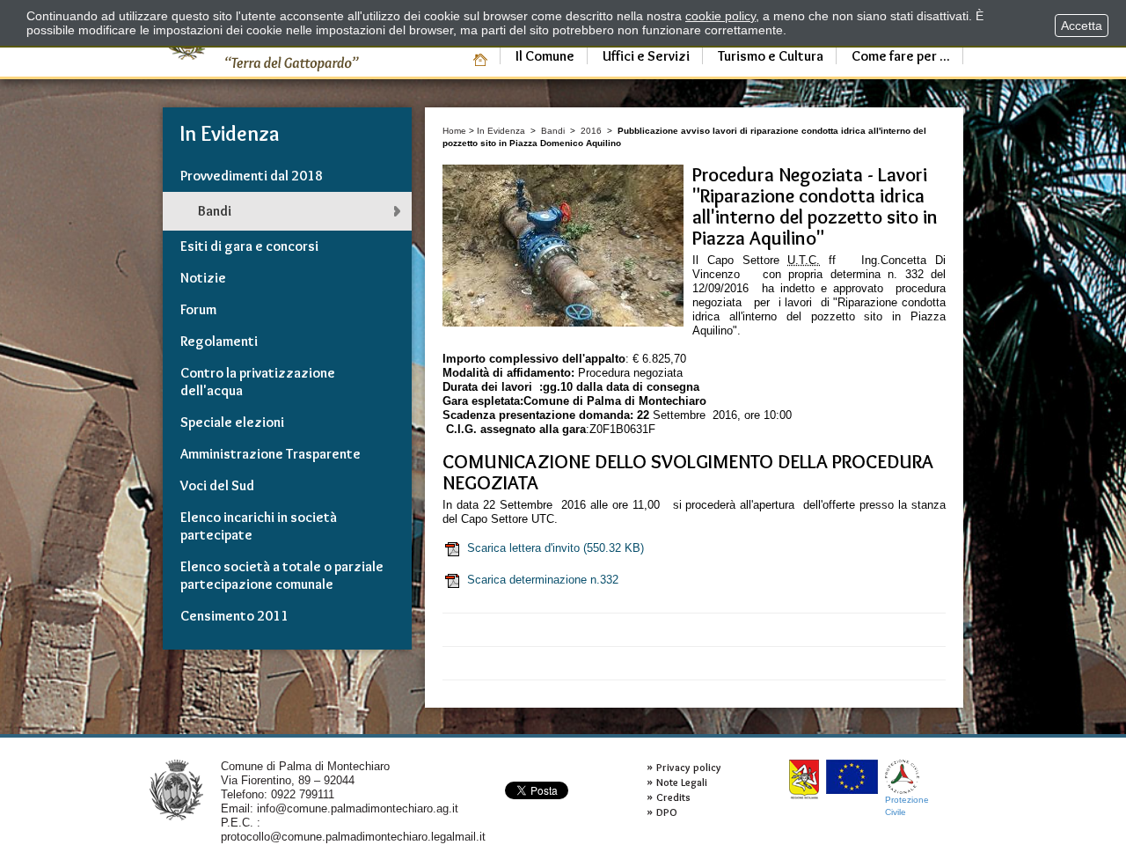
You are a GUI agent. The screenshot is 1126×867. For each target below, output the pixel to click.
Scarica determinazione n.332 (542, 579)
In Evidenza (501, 131)
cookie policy (720, 16)
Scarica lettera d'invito (555, 548)
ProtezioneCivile (907, 806)
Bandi (553, 131)
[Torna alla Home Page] (176, 789)
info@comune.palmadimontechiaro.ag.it (357, 808)
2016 (591, 131)
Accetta (1081, 25)
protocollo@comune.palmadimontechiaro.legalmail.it (353, 836)
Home (454, 131)
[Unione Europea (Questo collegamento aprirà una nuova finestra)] (852, 777)
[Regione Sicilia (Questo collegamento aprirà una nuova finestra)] (804, 779)
